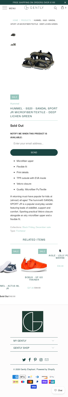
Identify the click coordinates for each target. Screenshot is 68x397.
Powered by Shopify (46, 369)
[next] (55, 60)
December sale (43, 227)
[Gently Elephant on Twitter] (24, 360)
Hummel (14, 103)
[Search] (55, 7)
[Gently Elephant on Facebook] (29, 360)
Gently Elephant (28, 369)
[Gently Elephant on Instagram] (41, 360)
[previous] (21, 60)
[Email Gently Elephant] (46, 360)
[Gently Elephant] (34, 8)
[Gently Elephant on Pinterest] (35, 360)
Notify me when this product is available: (28, 135)
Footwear (21, 230)
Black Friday (28, 227)
